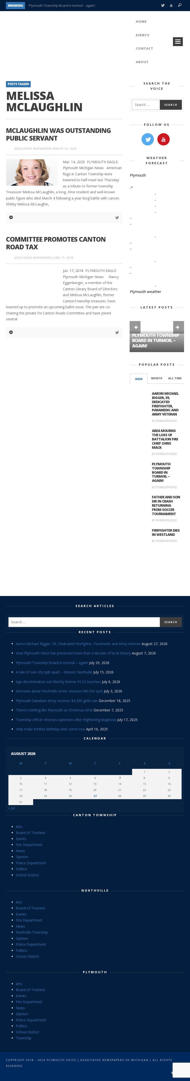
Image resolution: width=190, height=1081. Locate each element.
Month (156, 378)
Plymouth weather (145, 291)
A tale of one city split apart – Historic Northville (54, 672)
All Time (175, 378)
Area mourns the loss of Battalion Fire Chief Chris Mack (165, 439)
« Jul (11, 808)
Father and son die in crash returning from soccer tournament (166, 505)
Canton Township (95, 815)
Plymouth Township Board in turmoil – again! (62, 5)
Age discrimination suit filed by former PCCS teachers (58, 681)
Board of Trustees (30, 832)
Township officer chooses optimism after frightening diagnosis (66, 719)
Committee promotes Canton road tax (56, 243)
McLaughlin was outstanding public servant (58, 134)
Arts (19, 826)
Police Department (31, 863)
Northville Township (32, 932)
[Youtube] (171, 5)
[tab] (139, 378)
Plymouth (95, 972)
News (20, 850)
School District (27, 875)
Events (21, 838)
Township (23, 1038)
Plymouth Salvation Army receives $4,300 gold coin (57, 700)
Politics (21, 868)
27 (95, 796)
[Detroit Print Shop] (157, 570)
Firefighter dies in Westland (166, 532)
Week (138, 379)
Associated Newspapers (33, 148)
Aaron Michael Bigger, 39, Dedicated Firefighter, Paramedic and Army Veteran (165, 403)
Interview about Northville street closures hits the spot (59, 691)
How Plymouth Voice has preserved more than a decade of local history (73, 653)
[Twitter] (162, 5)
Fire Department (29, 844)
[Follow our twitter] (148, 139)
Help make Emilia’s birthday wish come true (50, 729)
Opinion (22, 856)
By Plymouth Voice (164, 421)
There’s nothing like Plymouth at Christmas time (54, 710)
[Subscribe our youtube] (163, 139)
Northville (95, 890)
